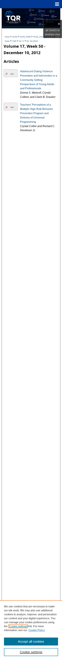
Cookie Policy (36, 630)
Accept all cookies (31, 641)
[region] (31, 630)
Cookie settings (18, 626)
